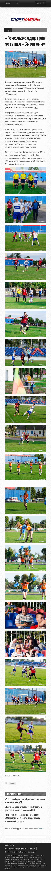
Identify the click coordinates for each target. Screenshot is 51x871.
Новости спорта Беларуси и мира (20, 852)
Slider (12, 783)
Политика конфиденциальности (20, 848)
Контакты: (10, 845)
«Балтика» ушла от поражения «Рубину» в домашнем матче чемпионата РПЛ (23, 808)
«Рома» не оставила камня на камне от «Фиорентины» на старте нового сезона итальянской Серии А (22, 818)
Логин (40, 829)
